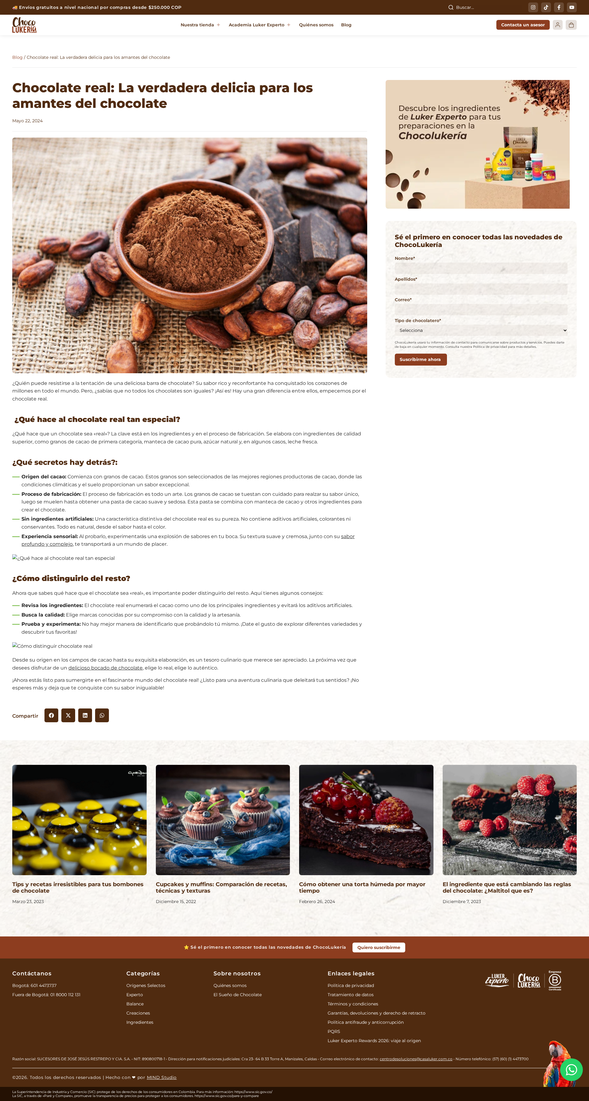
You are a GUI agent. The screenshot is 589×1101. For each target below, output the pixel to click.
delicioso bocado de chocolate (105, 668)
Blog (17, 57)
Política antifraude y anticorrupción (366, 1022)
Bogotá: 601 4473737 (34, 985)
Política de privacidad (351, 985)
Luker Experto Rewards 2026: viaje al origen (374, 1040)
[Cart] (571, 25)
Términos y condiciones (353, 1004)
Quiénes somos (230, 985)
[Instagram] (533, 7)
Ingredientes (139, 1022)
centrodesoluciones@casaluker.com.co (416, 1059)
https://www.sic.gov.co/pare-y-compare (226, 1096)
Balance (135, 1004)
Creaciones (138, 1013)
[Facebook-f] (559, 7)
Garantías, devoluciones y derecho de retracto (376, 1013)
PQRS (334, 1031)
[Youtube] (572, 7)
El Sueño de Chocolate (238, 994)
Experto (134, 994)
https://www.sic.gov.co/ (253, 1092)
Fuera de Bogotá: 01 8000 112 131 (46, 994)
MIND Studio (162, 1077)
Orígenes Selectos (145, 985)
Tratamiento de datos (351, 994)
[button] (201, 25)
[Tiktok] (546, 7)
